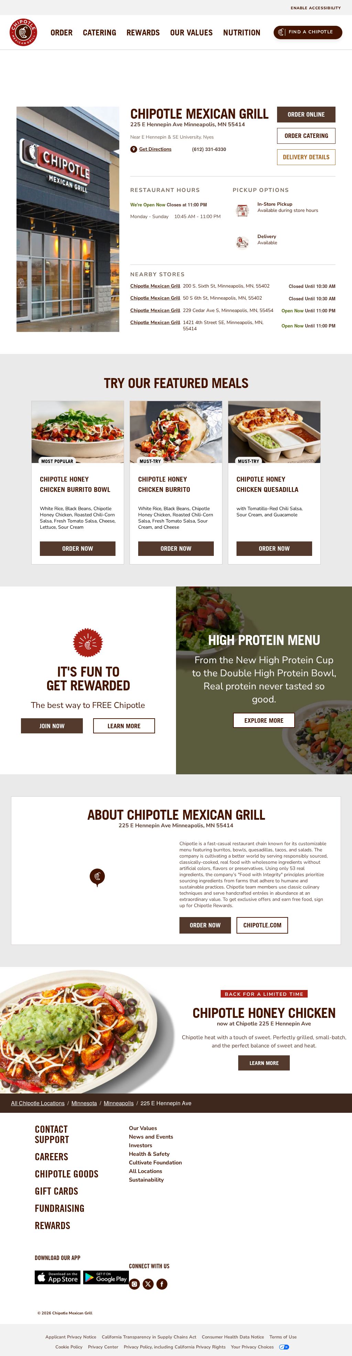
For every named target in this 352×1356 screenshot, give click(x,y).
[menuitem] (62, 32)
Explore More (264, 720)
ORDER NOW (77, 548)
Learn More (131, 726)
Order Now (205, 925)
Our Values (143, 1128)
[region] (97, 887)
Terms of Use (283, 1337)
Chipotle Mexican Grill (155, 286)
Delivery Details (306, 157)
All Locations (145, 1171)
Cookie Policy (68, 1347)
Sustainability (146, 1180)
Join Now (52, 726)
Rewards (52, 1225)
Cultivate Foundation (155, 1162)
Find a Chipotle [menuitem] (311, 32)
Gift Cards (56, 1191)
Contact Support (52, 1134)
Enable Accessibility (316, 8)
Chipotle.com (262, 925)
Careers (51, 1156)
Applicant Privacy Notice (70, 1337)
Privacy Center (103, 1347)
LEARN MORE (264, 1062)
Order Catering (306, 136)
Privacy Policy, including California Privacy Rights (175, 1347)
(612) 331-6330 (209, 149)
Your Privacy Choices (252, 1347)
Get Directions (155, 149)
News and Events (151, 1137)
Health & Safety (149, 1154)
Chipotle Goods (66, 1174)
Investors (140, 1145)
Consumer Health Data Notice (233, 1337)
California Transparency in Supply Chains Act (149, 1337)
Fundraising (60, 1208)
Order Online (306, 114)
